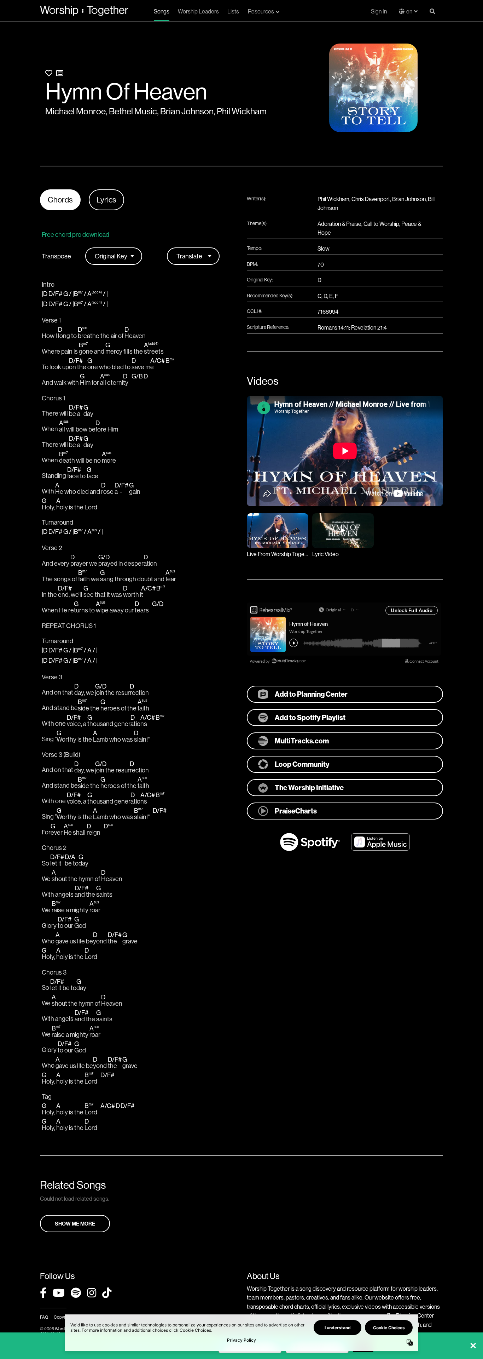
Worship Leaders (198, 11)
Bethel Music (133, 111)
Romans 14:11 (333, 327)
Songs (161, 11)
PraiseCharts (296, 810)
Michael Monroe (75, 111)
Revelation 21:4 (369, 327)
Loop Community (302, 764)
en (409, 11)
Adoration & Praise (339, 223)
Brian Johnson (187, 111)
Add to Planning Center (311, 694)
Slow (324, 248)
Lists (233, 11)
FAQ (44, 1317)
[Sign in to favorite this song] (48, 73)
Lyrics (106, 200)
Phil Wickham (242, 111)
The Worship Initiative (309, 787)
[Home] (84, 10)
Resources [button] (261, 11)
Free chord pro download (75, 234)
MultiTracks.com (302, 740)
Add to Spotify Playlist (310, 717)
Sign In (379, 11)
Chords (60, 200)
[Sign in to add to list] (59, 73)
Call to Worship (381, 223)
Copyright (63, 1317)
